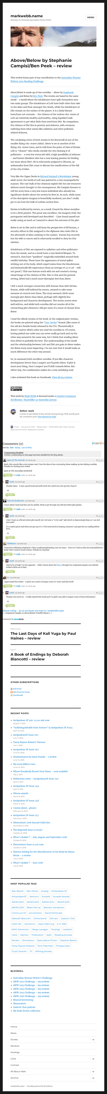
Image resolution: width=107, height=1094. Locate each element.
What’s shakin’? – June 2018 (28, 862)
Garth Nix (16, 924)
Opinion (24, 935)
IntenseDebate (19, 619)
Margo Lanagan (40, 929)
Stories (14, 1039)
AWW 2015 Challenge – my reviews (31, 992)
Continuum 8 (19, 913)
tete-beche (51, 322)
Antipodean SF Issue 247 (26, 815)
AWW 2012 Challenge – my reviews (31, 981)
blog (59, 565)
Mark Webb (30, 396)
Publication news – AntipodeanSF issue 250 (35, 778)
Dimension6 (40, 918)
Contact (15, 1065)
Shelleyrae (11, 543)
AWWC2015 (63, 902)
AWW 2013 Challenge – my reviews (31, 985)
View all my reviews (62, 377)
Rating (17, 448)
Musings (55, 929)
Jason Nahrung (46, 924)
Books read (42, 427)
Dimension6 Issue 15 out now (28, 844)
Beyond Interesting (23, 1000)
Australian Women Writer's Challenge (32, 978)
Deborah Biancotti (21, 918)
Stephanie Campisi (36, 430)
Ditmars (53, 918)
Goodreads (18, 695)
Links (13, 1058)
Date (12, 448)
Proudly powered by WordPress (40, 1086)
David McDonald (53, 913)
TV (31, 951)
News (13, 1033)
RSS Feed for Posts (21, 692)
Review (71, 427)
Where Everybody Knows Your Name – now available (40, 771)
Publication (37, 935)
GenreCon (29, 924)
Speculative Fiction (19, 430)
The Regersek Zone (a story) (27, 830)
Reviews (15, 1046)
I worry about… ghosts (24, 808)
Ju (8, 577)
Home (14, 1027)
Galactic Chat (68, 918)
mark (16, 427)
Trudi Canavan (19, 951)
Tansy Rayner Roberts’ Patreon (29, 742)
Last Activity (27, 448)
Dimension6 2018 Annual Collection (31, 822)
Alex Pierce (32, 891)
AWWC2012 (54, 427)
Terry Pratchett (45, 946)
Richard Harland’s (56, 176)
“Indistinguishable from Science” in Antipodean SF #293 (42, 727)
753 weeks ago (14, 578)
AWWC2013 (33, 902)
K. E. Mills (61, 924)
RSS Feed (17, 689)
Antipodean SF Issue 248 (26, 800)
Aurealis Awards (61, 896)
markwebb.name (27, 16)
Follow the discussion (102, 443)
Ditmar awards (20, 793)
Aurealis (46, 896)
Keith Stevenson (20, 929)
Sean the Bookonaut (15, 501)
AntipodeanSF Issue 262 (25, 735)
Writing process (43, 951)
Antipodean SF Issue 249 (26, 786)
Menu (90, 17)
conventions (35, 913)
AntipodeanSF (19, 896)
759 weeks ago (30, 501)
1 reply (18, 475)
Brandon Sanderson (54, 907)
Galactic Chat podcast (24, 1007)
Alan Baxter (18, 891)
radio (49, 935)
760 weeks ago (30, 460)
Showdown (28, 940)
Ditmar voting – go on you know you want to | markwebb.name (33, 610)
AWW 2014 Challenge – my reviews (31, 989)
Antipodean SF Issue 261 (25, 749)
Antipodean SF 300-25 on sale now (31, 720)
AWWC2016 (18, 907)
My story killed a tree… (25, 764)
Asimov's (34, 896)
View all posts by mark (47, 417)
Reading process (63, 935)
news (14, 935)
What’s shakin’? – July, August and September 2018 (40, 837)
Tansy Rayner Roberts (23, 946)
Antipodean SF (59, 891)
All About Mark (18, 1071)
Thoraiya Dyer (63, 946)
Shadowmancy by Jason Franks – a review (35, 756)
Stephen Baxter (68, 940)
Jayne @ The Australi (16, 460)
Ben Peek (38, 96)
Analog (44, 891)
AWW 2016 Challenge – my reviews (31, 996)
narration (67, 929)
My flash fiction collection (26, 1010)
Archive (14, 1078)
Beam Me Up (34, 907)
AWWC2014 (48, 902)
